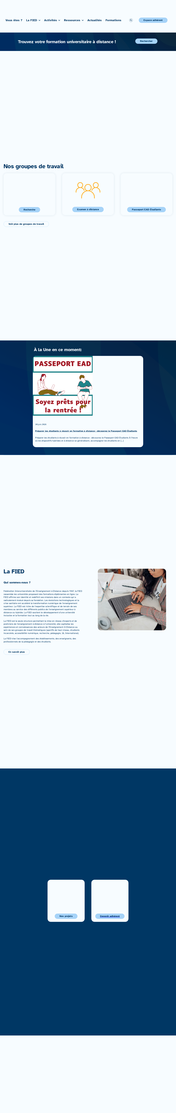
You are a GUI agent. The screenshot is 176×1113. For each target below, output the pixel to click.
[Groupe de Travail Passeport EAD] (147, 194)
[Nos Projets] (66, 901)
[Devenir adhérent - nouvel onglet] (109, 901)
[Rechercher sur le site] (131, 20)
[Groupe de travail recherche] (29, 194)
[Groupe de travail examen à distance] (88, 194)
